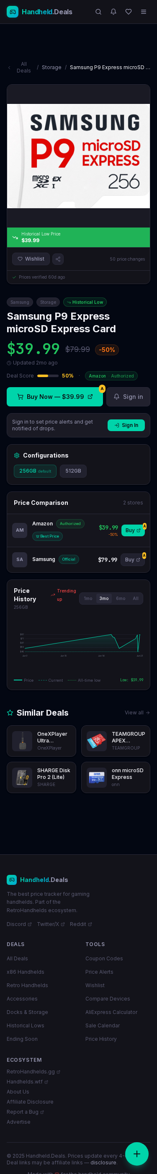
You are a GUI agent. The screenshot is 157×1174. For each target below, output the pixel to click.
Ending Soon (22, 1039)
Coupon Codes (104, 958)
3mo (104, 598)
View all (134, 712)
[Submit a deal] (137, 1154)
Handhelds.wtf (25, 1081)
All (136, 598)
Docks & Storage (27, 1012)
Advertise (19, 1122)
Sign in (133, 396)
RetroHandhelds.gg (31, 1071)
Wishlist (34, 259)
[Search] (98, 11)
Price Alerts (99, 972)
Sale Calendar (102, 1025)
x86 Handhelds (25, 972)
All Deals (24, 67)
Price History (101, 1039)
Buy (135, 529)
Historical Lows (25, 1025)
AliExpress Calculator (111, 1012)
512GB (73, 471)
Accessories (22, 999)
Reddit (78, 924)
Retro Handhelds (27, 985)
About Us (18, 1092)
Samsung (19, 302)
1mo (88, 598)
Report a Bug (23, 1112)
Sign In (130, 425)
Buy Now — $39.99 (65, 393)
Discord (16, 924)
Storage (52, 67)
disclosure (103, 1162)
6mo (120, 598)
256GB (35, 471)
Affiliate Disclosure (30, 1102)
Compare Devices (107, 999)
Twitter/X (48, 924)
